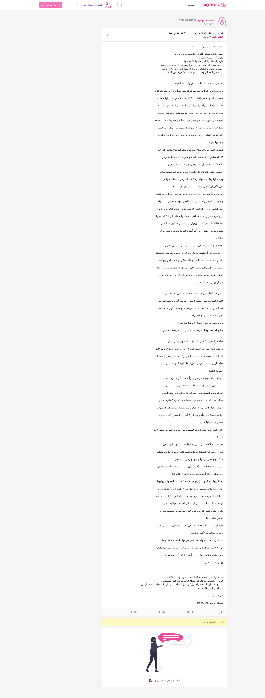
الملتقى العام (217, 36)
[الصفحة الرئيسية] (214, 4)
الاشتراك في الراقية (93, 4)
